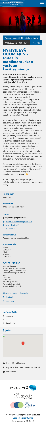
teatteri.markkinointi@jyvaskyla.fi (19, 221)
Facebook (9, 297)
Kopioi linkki (10, 323)
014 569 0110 (11, 228)
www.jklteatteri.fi (12, 225)
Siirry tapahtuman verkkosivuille (15, 293)
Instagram (10, 301)
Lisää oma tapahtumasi (23, 418)
